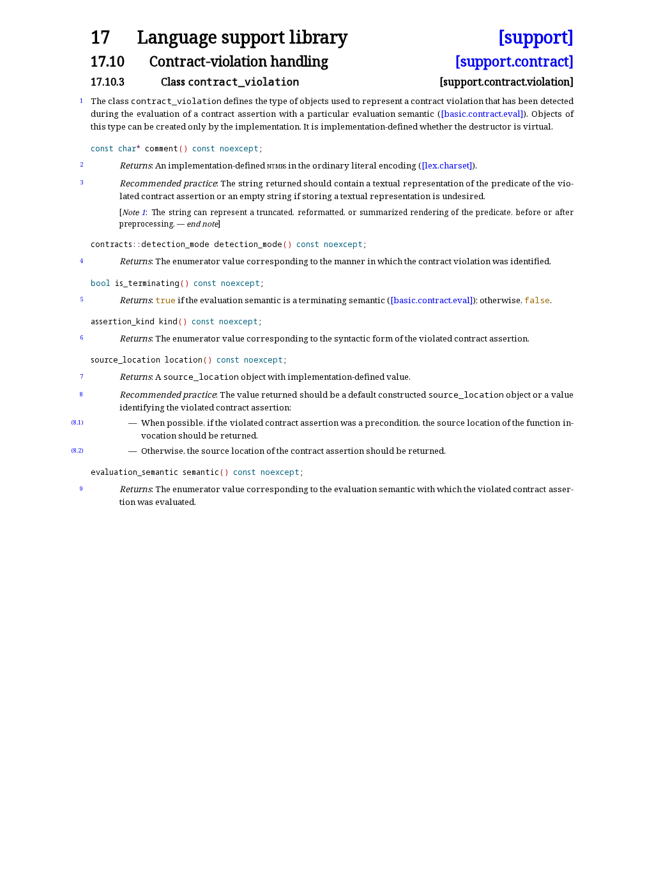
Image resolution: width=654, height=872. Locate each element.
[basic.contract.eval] (482, 113)
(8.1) (77, 422)
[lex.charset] (447, 165)
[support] (536, 37)
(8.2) (77, 450)
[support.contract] (514, 61)
